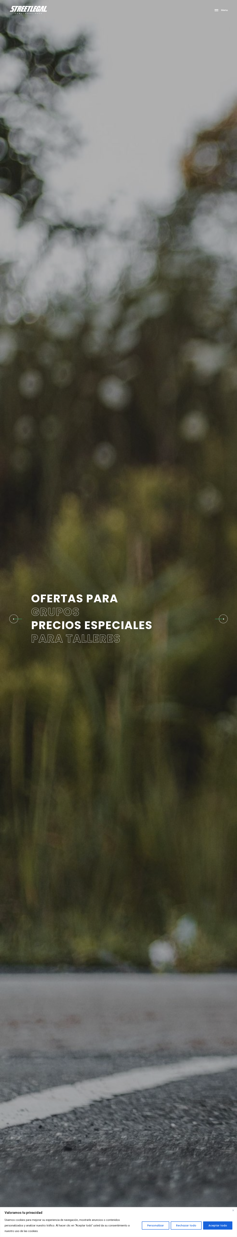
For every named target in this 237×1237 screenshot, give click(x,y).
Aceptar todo (217, 1225)
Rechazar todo (186, 1225)
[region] (118, 1222)
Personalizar (155, 1225)
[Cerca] (233, 1210)
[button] (223, 618)
